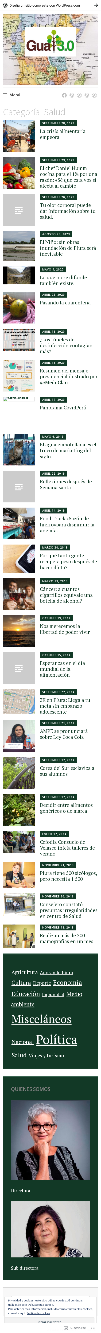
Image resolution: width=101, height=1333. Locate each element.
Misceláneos (42, 1018)
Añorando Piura (56, 972)
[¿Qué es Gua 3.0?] (71, 90)
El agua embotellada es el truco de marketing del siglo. (68, 450)
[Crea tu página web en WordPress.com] (50, 5)
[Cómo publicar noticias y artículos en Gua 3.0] (79, 90)
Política (56, 1039)
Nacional (23, 1042)
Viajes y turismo (46, 1055)
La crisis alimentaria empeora (62, 134)
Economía (67, 982)
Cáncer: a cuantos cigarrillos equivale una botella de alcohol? (66, 595)
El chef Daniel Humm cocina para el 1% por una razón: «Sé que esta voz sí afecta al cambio (68, 177)
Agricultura (25, 972)
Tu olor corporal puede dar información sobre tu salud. (68, 211)
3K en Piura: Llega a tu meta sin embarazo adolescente (65, 706)
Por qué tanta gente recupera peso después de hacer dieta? (68, 561)
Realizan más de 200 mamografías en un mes (66, 938)
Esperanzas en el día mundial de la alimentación (62, 669)
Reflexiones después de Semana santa (66, 484)
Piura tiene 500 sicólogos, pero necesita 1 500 (68, 876)
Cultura (21, 982)
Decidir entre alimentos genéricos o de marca (66, 808)
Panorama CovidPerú (63, 407)
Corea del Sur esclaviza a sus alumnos (67, 771)
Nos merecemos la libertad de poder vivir (65, 629)
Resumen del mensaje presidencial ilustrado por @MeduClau (68, 376)
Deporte (42, 983)
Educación (26, 994)
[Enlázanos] (94, 90)
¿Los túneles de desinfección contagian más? (66, 345)
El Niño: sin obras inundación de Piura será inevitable (68, 248)
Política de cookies (38, 1313)
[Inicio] (64, 90)
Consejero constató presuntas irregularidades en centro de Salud (68, 910)
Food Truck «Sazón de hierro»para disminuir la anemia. (67, 524)
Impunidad (53, 994)
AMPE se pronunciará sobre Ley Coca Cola (64, 734)
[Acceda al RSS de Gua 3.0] (86, 90)
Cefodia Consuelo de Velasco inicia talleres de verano (67, 848)
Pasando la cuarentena (65, 302)
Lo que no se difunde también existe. (63, 280)
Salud (19, 1055)
